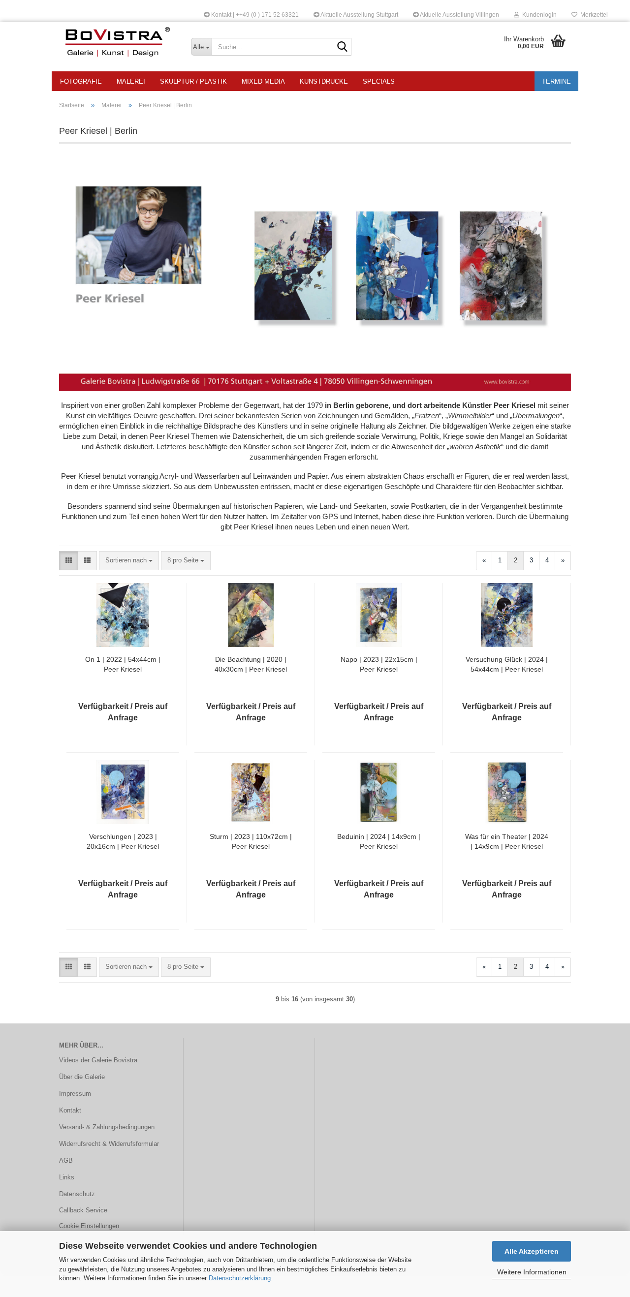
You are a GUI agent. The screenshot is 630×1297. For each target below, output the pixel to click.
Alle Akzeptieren (531, 1251)
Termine (556, 81)
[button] (68, 560)
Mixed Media (263, 81)
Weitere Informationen (532, 1272)
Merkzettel (592, 14)
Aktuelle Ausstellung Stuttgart (358, 14)
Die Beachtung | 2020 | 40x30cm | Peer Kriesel (251, 664)
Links (66, 1177)
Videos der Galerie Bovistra (98, 1060)
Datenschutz (77, 1194)
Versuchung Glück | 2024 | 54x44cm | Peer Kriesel (507, 664)
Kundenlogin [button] (538, 14)
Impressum (75, 1093)
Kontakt (70, 1110)
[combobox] (129, 560)
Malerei (131, 81)
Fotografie (81, 81)
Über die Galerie (82, 1077)
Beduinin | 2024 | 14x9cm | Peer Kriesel (378, 841)
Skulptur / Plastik (193, 81)
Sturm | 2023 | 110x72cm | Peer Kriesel (251, 841)
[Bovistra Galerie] (117, 42)
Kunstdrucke (324, 81)
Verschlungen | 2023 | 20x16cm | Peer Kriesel (123, 841)
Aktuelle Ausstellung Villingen (459, 14)
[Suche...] (342, 47)
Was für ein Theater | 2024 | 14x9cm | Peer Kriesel (506, 841)
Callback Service (83, 1210)
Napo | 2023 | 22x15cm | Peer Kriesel (379, 664)
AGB (66, 1160)
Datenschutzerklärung (240, 1278)
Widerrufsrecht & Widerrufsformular (109, 1143)
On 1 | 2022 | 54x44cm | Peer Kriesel (122, 664)
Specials (379, 81)
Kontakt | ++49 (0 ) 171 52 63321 (254, 14)
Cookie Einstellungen (89, 1226)
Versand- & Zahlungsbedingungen (107, 1127)
